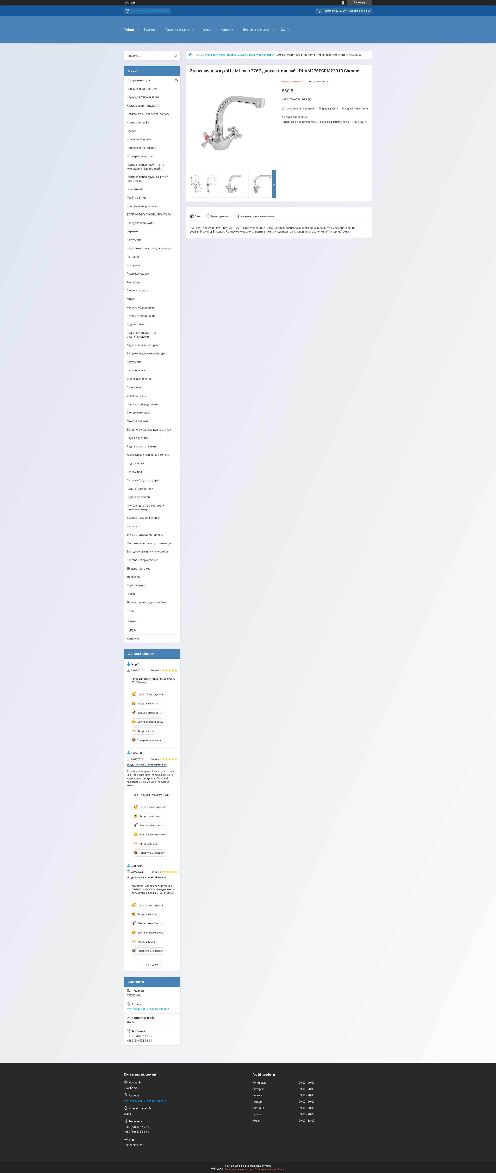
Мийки (131, 299)
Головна (149, 29)
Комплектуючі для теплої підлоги (148, 113)
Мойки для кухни (137, 421)
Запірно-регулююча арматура (146, 353)
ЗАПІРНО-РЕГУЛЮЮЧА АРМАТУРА (149, 214)
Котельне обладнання (141, 315)
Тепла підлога (136, 370)
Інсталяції (133, 256)
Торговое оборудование (142, 560)
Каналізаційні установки (142, 206)
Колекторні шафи (138, 122)
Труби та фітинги (137, 197)
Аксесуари (133, 282)
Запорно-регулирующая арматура (149, 429)
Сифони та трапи (138, 290)
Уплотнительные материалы (145, 534)
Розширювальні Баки (140, 156)
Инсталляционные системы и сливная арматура (145, 507)
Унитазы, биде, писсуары (143, 480)
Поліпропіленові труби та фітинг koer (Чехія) (147, 178)
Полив (131, 593)
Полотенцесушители (140, 488)
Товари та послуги (177, 29)
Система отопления (139, 412)
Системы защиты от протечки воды (149, 543)
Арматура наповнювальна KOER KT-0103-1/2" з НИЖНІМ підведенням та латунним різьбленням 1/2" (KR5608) (153, 889)
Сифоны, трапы (136, 395)
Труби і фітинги (136, 585)
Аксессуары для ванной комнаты (148, 454)
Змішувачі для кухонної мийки (218, 54)
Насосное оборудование (142, 404)
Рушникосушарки (138, 273)
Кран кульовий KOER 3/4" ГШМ (151, 794)
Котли (130, 610)
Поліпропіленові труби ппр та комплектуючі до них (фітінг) (145, 166)
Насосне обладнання (140, 307)
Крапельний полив (139, 139)
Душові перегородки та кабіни (146, 602)
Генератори (134, 189)
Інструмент (134, 239)
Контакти (227, 29)
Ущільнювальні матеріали (143, 345)
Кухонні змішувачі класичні (257, 54)
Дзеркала (133, 576)
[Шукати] (175, 55)
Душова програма (138, 568)
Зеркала (132, 526)
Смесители (134, 387)
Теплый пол (134, 471)
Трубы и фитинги (137, 438)
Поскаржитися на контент (239, 1169)
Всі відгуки (152, 964)
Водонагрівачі (136, 324)
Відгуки (131, 630)
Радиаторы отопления (141, 446)
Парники (132, 231)
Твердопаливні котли (140, 223)
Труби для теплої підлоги (143, 97)
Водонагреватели (138, 497)
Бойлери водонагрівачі (142, 147)
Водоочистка (135, 463)
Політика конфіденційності (270, 1169)
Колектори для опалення (143, 105)
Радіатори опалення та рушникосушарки (142, 334)
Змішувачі (133, 265)
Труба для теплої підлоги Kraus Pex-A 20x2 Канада (153, 680)
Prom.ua (266, 1165)
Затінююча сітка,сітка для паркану (149, 248)
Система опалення (139, 378)
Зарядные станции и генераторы (148, 551)
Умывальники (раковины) (143, 517)
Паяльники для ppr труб (142, 88)
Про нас (206, 29)
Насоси (131, 131)
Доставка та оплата (256, 29)
